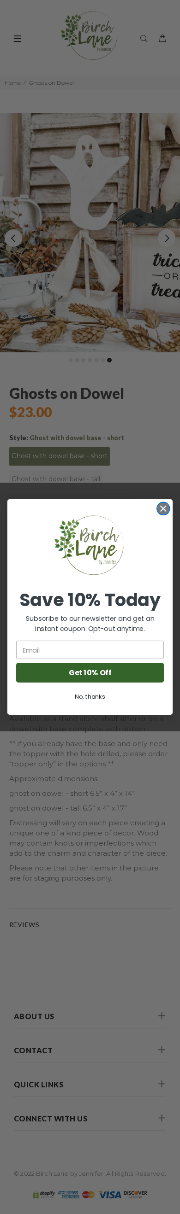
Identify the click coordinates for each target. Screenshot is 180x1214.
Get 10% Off (90, 672)
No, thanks (90, 696)
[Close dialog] (163, 508)
